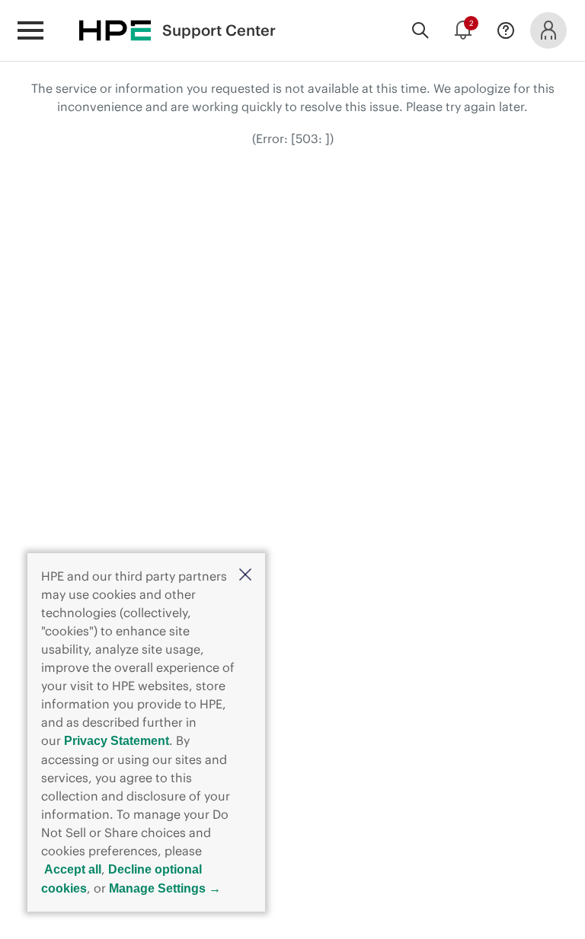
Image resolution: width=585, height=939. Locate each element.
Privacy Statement (116, 740)
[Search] (420, 30)
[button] (245, 575)
